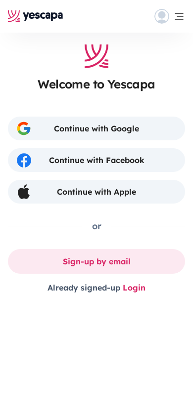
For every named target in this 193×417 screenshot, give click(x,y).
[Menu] (169, 16)
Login (134, 287)
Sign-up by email (97, 261)
